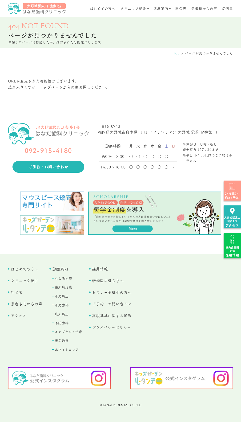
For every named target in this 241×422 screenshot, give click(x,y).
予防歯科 (62, 322)
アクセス (18, 315)
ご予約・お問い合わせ (48, 166)
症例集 (227, 8)
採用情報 (100, 268)
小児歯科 (62, 305)
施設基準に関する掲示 (111, 315)
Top (176, 53)
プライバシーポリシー (111, 327)
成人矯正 (62, 313)
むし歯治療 (63, 278)
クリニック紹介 (133, 8)
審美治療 (62, 340)
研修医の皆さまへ (108, 280)
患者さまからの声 (26, 303)
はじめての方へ (103, 8)
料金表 (180, 8)
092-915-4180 (48, 150)
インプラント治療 (68, 331)
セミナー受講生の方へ (112, 292)
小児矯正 (62, 296)
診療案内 (160, 8)
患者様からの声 (204, 8)
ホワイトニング (67, 349)
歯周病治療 (63, 287)
